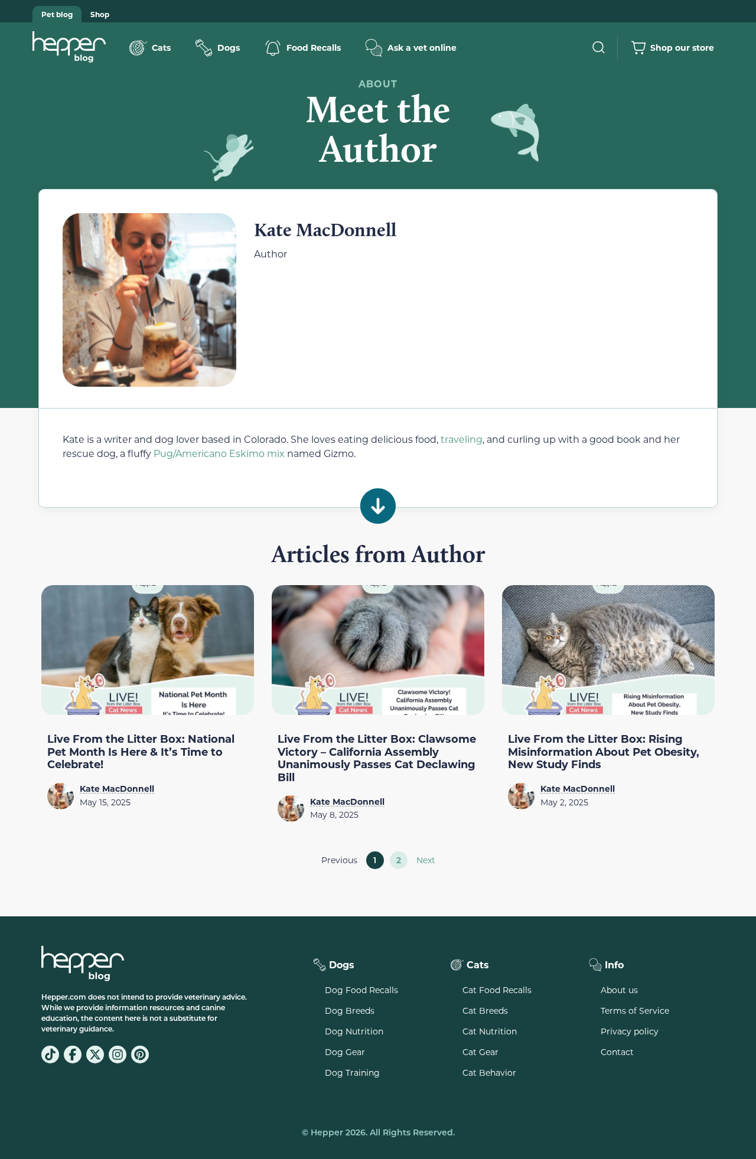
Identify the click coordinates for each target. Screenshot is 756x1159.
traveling (462, 439)
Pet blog (57, 14)
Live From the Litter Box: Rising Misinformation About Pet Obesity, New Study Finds (603, 751)
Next (425, 860)
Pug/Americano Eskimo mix (219, 453)
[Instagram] (117, 1054)
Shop (99, 14)
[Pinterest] (140, 1054)
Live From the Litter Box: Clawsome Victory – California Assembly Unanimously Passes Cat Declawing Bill (377, 758)
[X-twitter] (95, 1054)
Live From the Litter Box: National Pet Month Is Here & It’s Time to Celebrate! (140, 751)
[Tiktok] (50, 1054)
